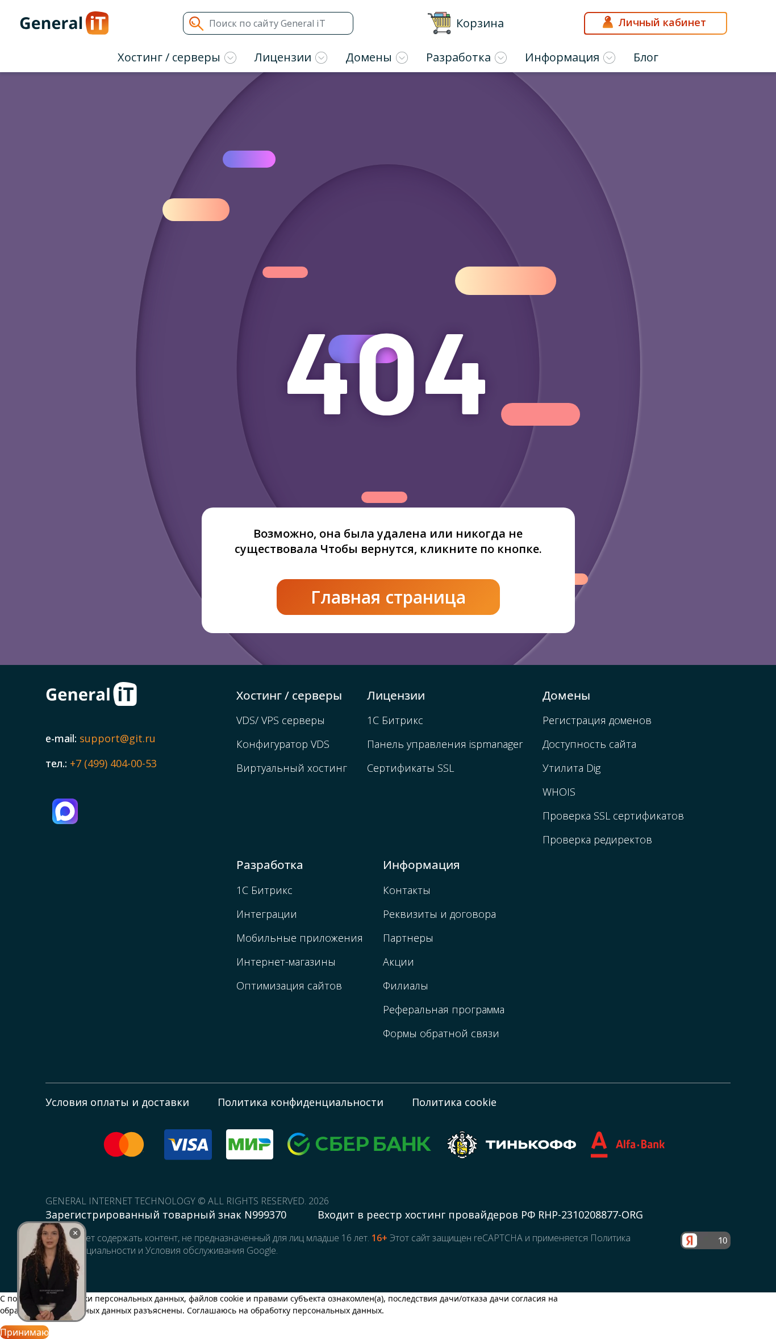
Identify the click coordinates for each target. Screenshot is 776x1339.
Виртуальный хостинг (291, 768)
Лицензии (283, 57)
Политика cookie (454, 1102)
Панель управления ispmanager (445, 744)
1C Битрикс (264, 890)
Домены (368, 57)
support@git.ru (118, 738)
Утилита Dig (571, 768)
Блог (645, 57)
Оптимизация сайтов (289, 985)
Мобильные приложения (299, 938)
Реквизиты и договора (439, 914)
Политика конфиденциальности (300, 1102)
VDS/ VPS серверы (280, 720)
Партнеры (408, 938)
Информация (562, 57)
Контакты (407, 890)
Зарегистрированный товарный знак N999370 (167, 1214)
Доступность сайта (589, 744)
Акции (398, 961)
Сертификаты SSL (410, 768)
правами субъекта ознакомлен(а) (318, 1298)
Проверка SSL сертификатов (613, 815)
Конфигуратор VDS (282, 744)
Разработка (458, 57)
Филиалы (405, 985)
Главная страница (388, 597)
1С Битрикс (395, 720)
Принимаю (24, 1332)
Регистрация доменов (597, 720)
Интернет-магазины (286, 961)
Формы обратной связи (441, 1033)
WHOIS (559, 792)
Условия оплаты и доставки (117, 1102)
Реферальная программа (443, 1009)
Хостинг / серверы (169, 57)
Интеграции (266, 914)
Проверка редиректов (597, 839)
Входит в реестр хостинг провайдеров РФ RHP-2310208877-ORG (480, 1214)
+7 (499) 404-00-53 (113, 763)
